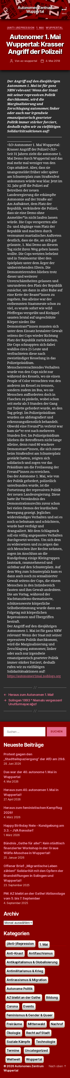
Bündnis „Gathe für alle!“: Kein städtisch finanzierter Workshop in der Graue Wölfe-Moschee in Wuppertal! (34, 848)
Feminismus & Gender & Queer (30, 1015)
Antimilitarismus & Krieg (25, 971)
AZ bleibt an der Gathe (23, 997)
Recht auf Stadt (38, 1033)
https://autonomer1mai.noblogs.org (34, 676)
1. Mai (40, 27)
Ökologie (13, 1033)
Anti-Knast (15, 953)
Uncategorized (36, 1050)
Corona (12, 1006)
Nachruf (57, 1024)
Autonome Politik (20, 989)
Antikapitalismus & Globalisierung (32, 962)
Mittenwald (36, 1024)
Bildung (52, 997)
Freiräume (14, 1024)
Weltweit (13, 1059)
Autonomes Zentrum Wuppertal (35, 9)
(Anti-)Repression (20, 27)
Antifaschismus (41, 953)
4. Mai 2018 (53, 61)
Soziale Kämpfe (18, 1042)
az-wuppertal (28, 61)
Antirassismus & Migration (26, 980)
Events (28, 1006)
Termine (13, 1050)
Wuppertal (54, 27)
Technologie (45, 1042)
